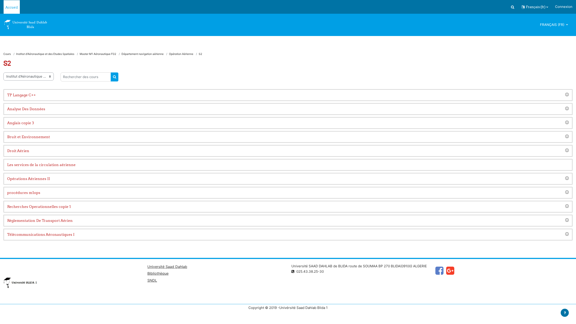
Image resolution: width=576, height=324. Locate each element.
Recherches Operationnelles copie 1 (39, 206)
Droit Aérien (18, 150)
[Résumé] (567, 94)
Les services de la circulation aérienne (41, 164)
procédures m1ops (23, 192)
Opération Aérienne (181, 54)
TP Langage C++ (21, 95)
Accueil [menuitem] (11, 7)
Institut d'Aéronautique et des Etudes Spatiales (45, 54)
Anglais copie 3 (20, 123)
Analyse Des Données (26, 109)
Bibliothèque (158, 273)
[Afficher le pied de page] (565, 313)
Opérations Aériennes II (28, 178)
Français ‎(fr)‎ (552, 24)
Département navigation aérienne (143, 54)
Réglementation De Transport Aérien (40, 220)
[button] (512, 7)
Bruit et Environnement (28, 137)
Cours (7, 54)
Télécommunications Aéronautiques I (40, 234)
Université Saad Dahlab (167, 266)
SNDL (152, 280)
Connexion (563, 6)
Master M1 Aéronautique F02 (98, 54)
